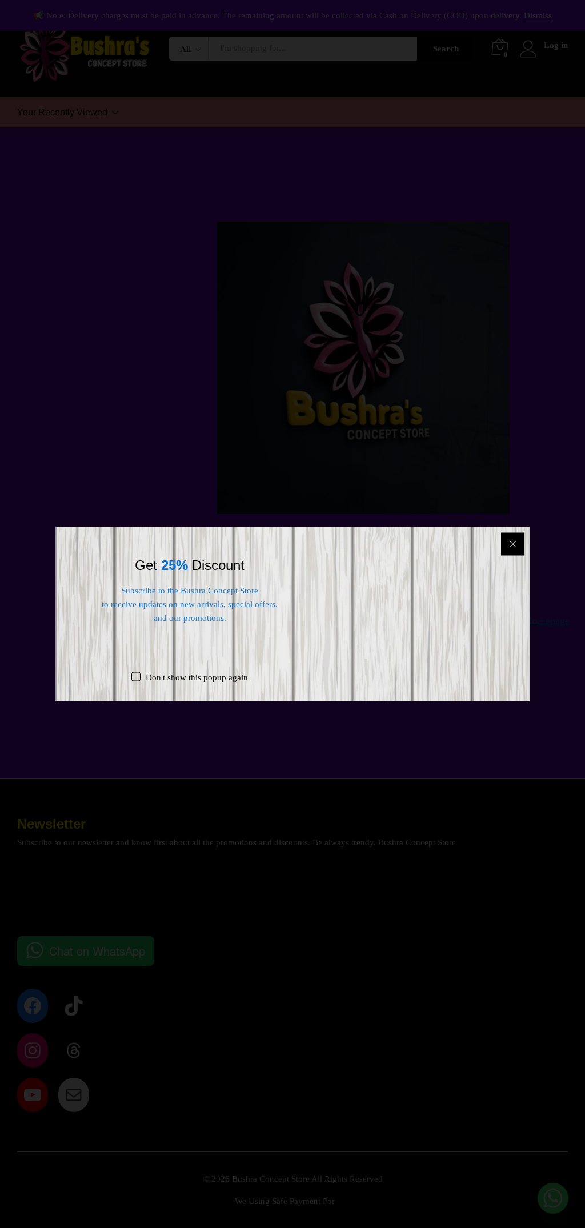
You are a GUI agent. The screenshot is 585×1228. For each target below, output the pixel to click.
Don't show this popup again (197, 677)
